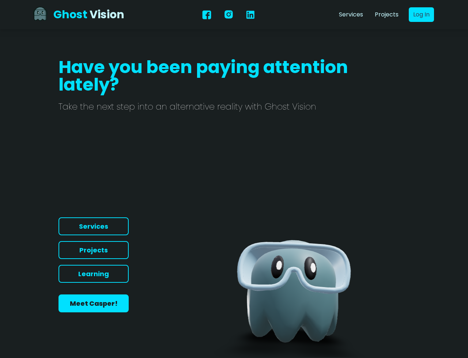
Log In (421, 14)
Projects (387, 14)
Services (351, 14)
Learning (93, 273)
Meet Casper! (94, 303)
